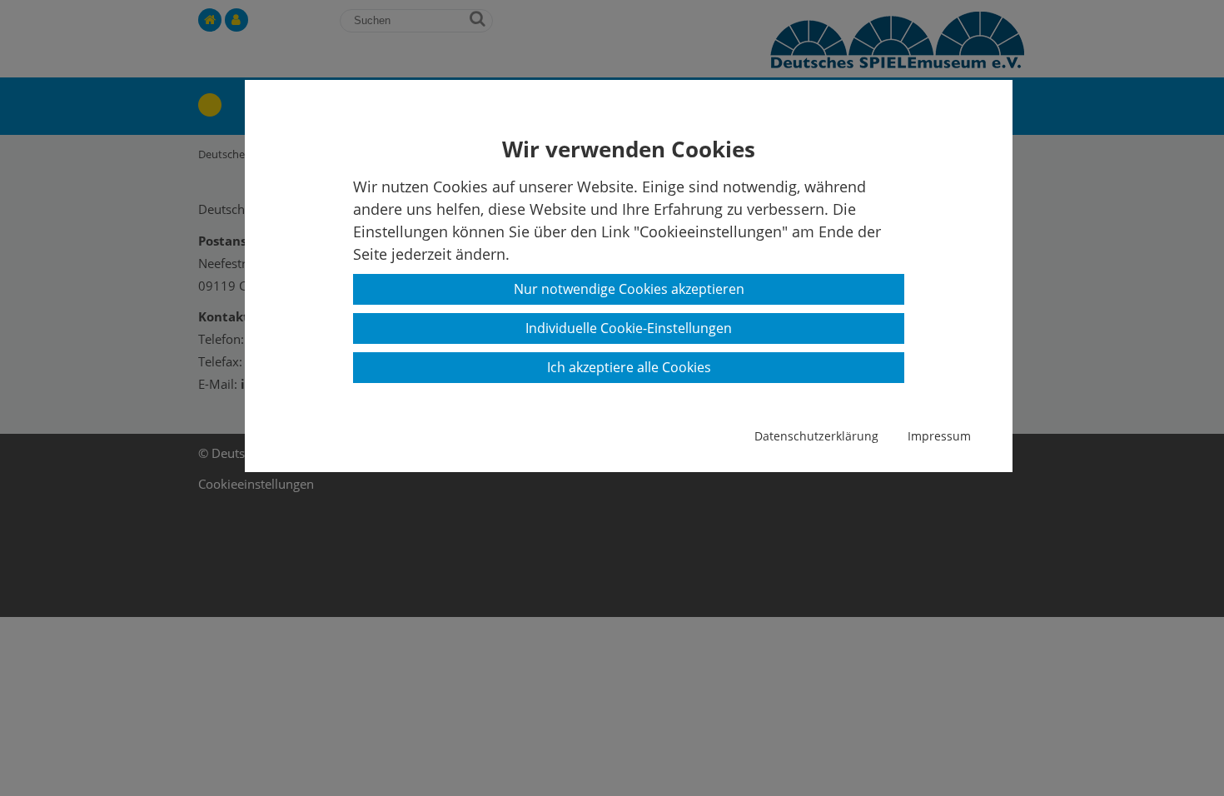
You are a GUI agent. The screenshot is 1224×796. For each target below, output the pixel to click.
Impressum (939, 436)
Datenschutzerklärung (816, 436)
